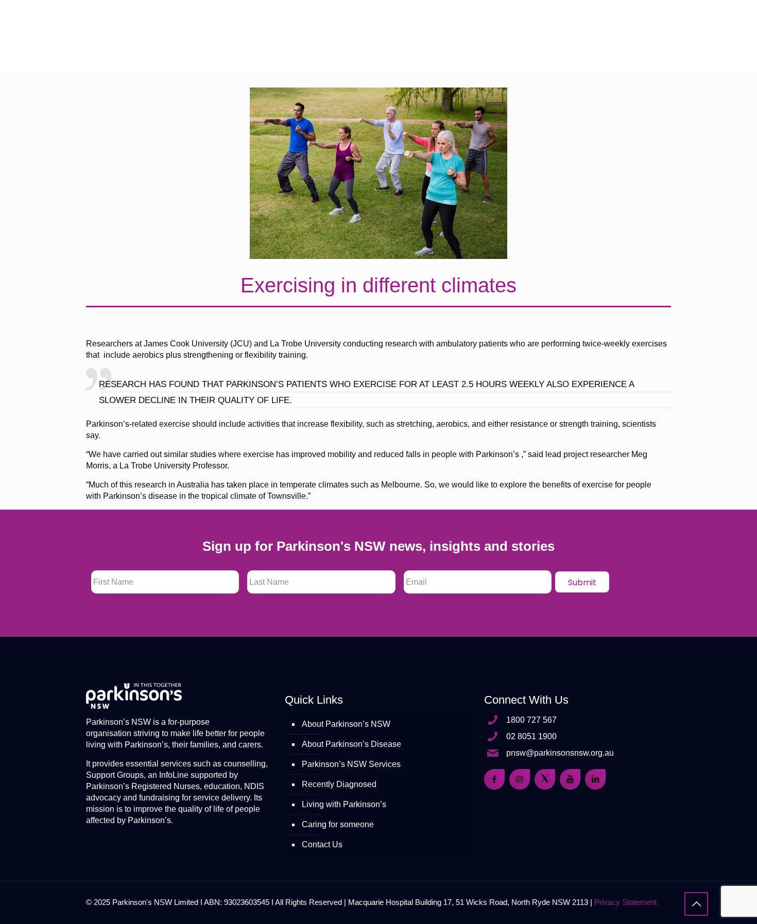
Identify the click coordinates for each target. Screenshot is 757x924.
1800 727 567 (531, 720)
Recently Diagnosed (339, 784)
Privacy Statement (625, 902)
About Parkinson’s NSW (346, 724)
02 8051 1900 (531, 736)
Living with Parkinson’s (344, 804)
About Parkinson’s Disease (351, 744)
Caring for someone (338, 824)
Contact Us (322, 844)
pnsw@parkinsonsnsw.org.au (560, 752)
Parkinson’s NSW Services (351, 764)
